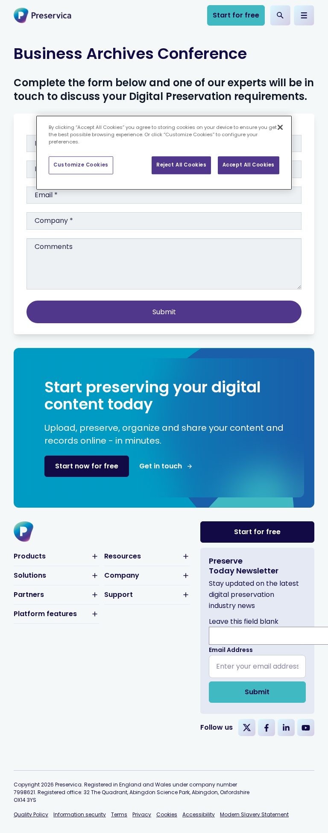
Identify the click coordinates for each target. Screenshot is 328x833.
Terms (119, 814)
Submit (257, 692)
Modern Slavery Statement (254, 814)
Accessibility (198, 814)
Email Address (231, 650)
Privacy (141, 814)
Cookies (166, 814)
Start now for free (86, 466)
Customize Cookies (80, 164)
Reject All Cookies (181, 164)
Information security (79, 814)
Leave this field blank (243, 621)
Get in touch (160, 466)
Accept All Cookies (249, 164)
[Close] (280, 127)
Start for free (236, 15)
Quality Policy (31, 814)
